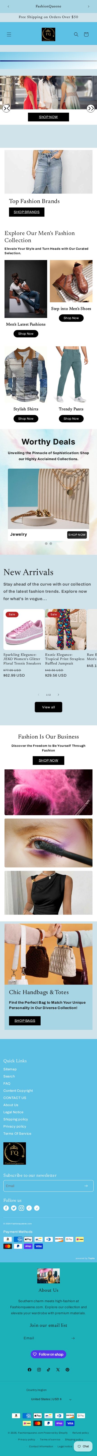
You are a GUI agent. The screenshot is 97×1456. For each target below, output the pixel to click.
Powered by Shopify (56, 1432)
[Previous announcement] (8, 6)
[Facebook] (6, 1208)
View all (48, 707)
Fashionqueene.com (30, 1432)
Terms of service (50, 1439)
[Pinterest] (29, 1208)
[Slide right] (58, 695)
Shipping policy (15, 1119)
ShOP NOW (48, 117)
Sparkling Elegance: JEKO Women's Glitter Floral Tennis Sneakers (22, 659)
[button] (9, 34)
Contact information (41, 1446)
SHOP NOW (77, 534)
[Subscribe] (73, 1338)
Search (9, 1076)
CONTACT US (14, 1098)
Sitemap (10, 1069)
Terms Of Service (17, 1133)
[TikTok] (36, 1208)
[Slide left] (39, 695)
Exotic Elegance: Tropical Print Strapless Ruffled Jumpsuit (65, 659)
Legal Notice (13, 1112)
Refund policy (80, 1432)
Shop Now (25, 333)
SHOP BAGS (24, 1020)
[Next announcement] (89, 6)
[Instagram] (21, 1208)
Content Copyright (18, 1090)
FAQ (7, 1083)
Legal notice (65, 1446)
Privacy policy (14, 1126)
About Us (10, 1105)
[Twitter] (13, 1208)
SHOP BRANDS (27, 212)
